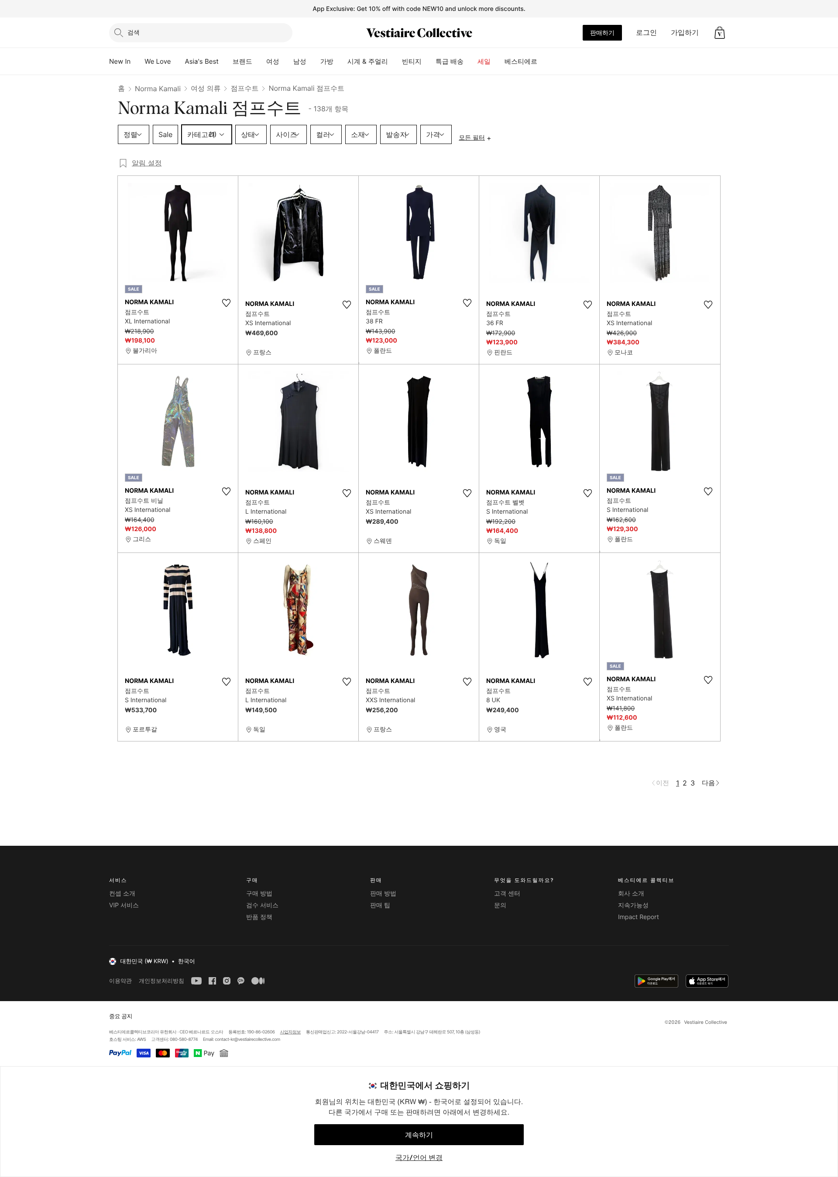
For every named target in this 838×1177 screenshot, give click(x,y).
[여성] (286, 61)
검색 (133, 32)
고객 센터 (507, 893)
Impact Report (638, 917)
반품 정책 (259, 917)
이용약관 (120, 981)
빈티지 (412, 61)
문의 (500, 905)
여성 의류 (206, 88)
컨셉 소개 (122, 893)
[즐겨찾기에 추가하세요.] (226, 303)
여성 (272, 61)
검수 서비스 (262, 905)
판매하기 (602, 32)
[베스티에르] (544, 61)
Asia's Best (202, 61)
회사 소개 (631, 893)
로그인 (646, 32)
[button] (720, 33)
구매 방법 (259, 893)
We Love (157, 61)
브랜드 (242, 61)
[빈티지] (428, 61)
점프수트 (244, 88)
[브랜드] (259, 61)
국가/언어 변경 (419, 1157)
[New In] (137, 61)
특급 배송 (450, 61)
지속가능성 (633, 905)
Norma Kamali (158, 88)
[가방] (340, 61)
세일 (484, 61)
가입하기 (685, 32)
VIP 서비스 (124, 905)
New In (120, 61)
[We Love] (178, 61)
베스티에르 (521, 61)
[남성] (313, 61)
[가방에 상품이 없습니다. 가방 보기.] (720, 33)
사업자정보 (290, 1032)
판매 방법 (383, 893)
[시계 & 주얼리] (395, 61)
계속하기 (419, 1134)
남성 (299, 61)
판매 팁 (380, 905)
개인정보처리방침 (161, 981)
